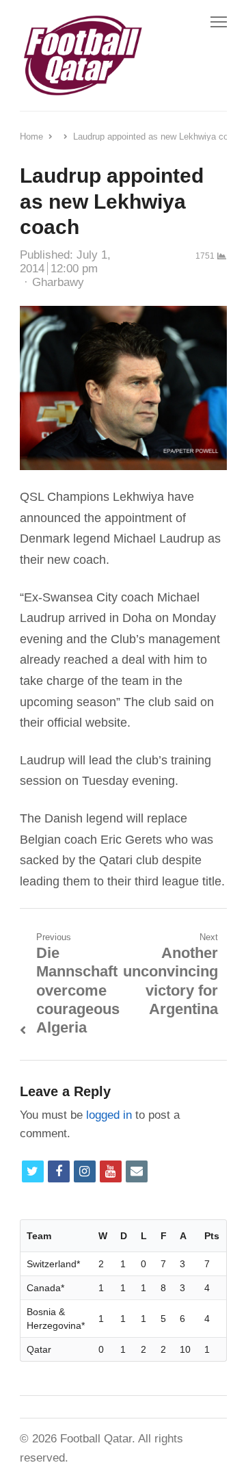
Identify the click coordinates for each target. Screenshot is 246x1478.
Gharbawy (58, 282)
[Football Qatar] (82, 55)
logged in (109, 1115)
